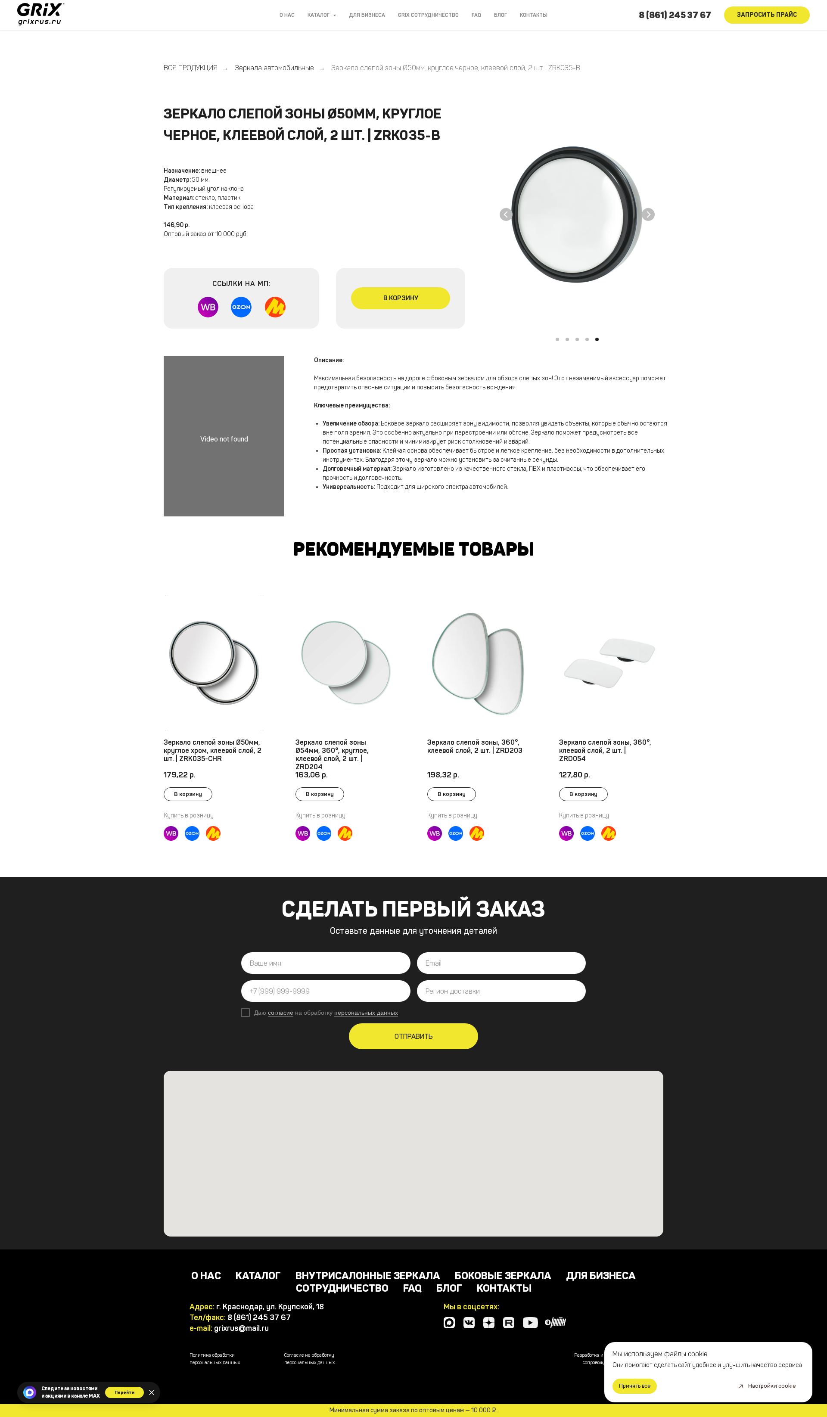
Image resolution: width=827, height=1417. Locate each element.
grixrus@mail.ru (241, 1328)
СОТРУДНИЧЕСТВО (342, 1288)
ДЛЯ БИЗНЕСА (367, 15)
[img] (478, 663)
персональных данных (366, 1012)
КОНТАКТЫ (533, 15)
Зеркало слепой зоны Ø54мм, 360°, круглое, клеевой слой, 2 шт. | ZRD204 (332, 754)
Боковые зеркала (503, 1275)
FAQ (476, 15)
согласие (280, 1012)
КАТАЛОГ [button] (319, 15)
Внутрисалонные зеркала (367, 1275)
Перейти (124, 1392)
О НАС (287, 15)
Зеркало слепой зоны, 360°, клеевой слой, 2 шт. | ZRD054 (605, 750)
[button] (767, 15)
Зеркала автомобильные (274, 68)
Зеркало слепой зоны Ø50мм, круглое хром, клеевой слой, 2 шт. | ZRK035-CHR (212, 750)
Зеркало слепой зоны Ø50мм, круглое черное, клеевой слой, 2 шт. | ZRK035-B (455, 68)
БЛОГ (500, 15)
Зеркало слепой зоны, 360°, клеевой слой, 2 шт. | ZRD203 (474, 746)
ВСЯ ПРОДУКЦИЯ (191, 68)
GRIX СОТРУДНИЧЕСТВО (428, 15)
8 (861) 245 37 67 (675, 15)
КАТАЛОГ (258, 1275)
